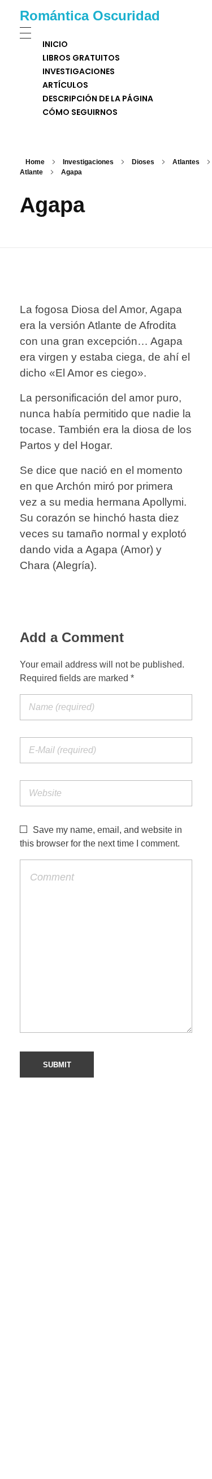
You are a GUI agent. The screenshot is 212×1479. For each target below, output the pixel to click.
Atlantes (186, 162)
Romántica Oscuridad (90, 15)
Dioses (143, 162)
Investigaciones (88, 162)
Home (35, 162)
